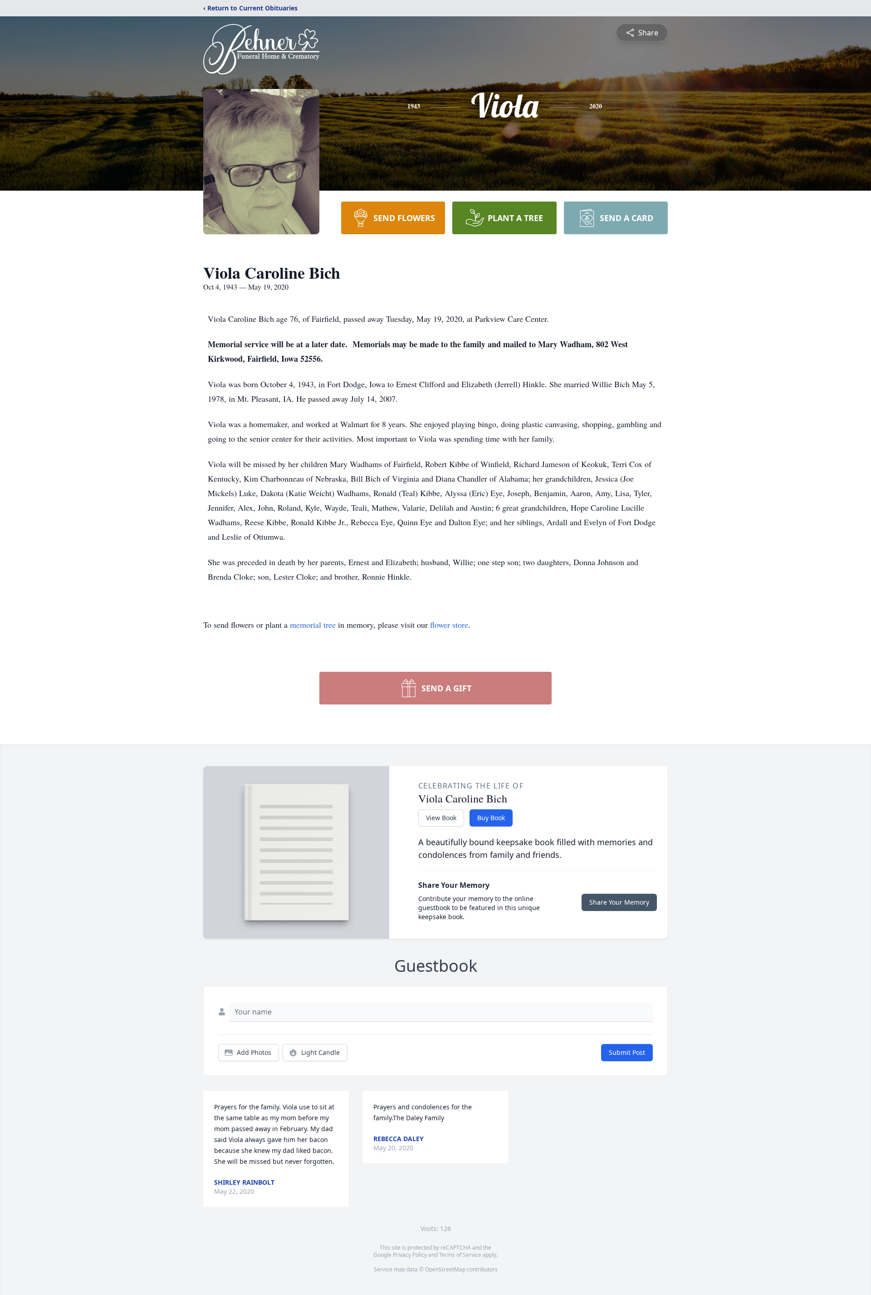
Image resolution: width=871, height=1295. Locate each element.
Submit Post (627, 1052)
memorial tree (313, 624)
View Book (441, 817)
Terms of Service (460, 1255)
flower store (449, 624)
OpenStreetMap (445, 1269)
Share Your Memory (619, 902)
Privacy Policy (410, 1255)
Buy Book (491, 817)
